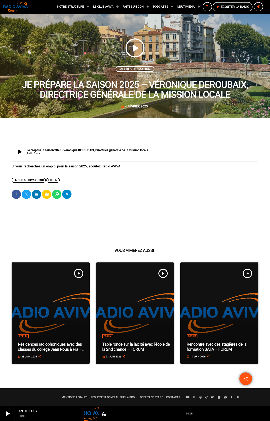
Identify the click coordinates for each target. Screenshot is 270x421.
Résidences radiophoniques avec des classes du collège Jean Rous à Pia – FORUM (50, 349)
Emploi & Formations (135, 69)
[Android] (237, 397)
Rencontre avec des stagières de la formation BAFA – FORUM (217, 347)
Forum (53, 180)
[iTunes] (219, 397)
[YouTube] (188, 397)
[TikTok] (206, 397)
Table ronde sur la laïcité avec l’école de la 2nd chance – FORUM (136, 347)
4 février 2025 (134, 106)
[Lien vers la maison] (15, 7)
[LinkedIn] (213, 397)
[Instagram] (225, 397)
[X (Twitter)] (194, 397)
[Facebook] (231, 397)
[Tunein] (200, 397)
